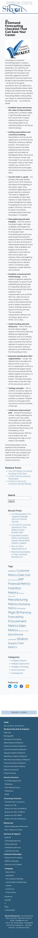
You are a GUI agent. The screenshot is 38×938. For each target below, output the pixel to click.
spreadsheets (12, 639)
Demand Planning (13, 580)
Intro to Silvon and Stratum (14, 726)
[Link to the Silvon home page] (17, 7)
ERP (21, 579)
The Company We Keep (14, 879)
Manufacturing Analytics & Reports (17, 760)
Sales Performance (23, 630)
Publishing (8, 784)
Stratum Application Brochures (16, 826)
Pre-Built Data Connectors (15, 802)
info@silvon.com (22, 920)
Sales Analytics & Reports (13, 743)
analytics (12, 571)
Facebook (8, 897)
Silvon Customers (18, 670)
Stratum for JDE (10, 805)
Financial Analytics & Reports (15, 763)
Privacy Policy (10, 892)
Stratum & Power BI (11, 770)
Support (8, 837)
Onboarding (21, 608)
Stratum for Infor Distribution (15, 819)
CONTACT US (27, 3)
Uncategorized (17, 673)
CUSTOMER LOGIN (13, 3)
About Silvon (10, 872)
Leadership (9, 875)
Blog (6, 907)
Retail (7, 794)
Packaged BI (8, 736)
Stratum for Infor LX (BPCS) (15, 812)
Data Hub (24, 575)
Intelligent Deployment (20, 664)
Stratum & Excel (10, 773)
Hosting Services (11, 844)
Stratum (22, 639)
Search (11, 495)
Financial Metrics (19, 583)
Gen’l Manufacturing (12, 787)
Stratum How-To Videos (13, 858)
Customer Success (12, 851)
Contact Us (9, 889)
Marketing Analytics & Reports (15, 756)
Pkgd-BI (13, 612)
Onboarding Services (12, 841)
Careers (8, 886)
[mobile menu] (7, 21)
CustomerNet (10, 910)
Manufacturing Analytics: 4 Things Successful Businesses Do (21, 554)
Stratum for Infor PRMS (13, 815)
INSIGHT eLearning (11, 861)
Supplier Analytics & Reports (14, 753)
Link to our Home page (14, 923)
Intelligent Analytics (19, 660)
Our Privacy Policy (23, 927)
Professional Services (12, 848)
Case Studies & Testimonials (15, 882)
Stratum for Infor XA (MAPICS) (16, 809)
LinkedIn (8, 900)
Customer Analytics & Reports (15, 749)
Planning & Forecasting (12, 739)
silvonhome (15, 634)
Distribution (9, 791)
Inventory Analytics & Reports (15, 746)
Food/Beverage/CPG (13, 781)
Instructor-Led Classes (13, 864)
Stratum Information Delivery (14, 766)
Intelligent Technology (20, 667)
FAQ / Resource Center (13, 830)
